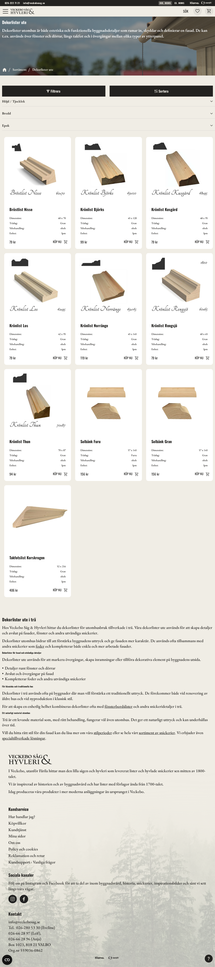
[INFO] (59, 242)
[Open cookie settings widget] (7, 960)
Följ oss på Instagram (24, 883)
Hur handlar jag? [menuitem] (21, 816)
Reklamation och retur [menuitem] (26, 855)
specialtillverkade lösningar (23, 738)
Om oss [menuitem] (14, 842)
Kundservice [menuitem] (18, 809)
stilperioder (103, 732)
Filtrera (55, 91)
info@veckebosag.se (34, 3)
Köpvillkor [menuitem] (17, 823)
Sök (185, 11)
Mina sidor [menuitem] (17, 836)
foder (40, 646)
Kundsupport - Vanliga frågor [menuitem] (31, 862)
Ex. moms (179, 3)
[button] (6, 11)
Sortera (163, 91)
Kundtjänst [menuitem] (17, 830)
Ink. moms (165, 3)
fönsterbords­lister (118, 706)
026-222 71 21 (12, 3)
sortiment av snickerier (157, 732)
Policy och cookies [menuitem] (23, 849)
